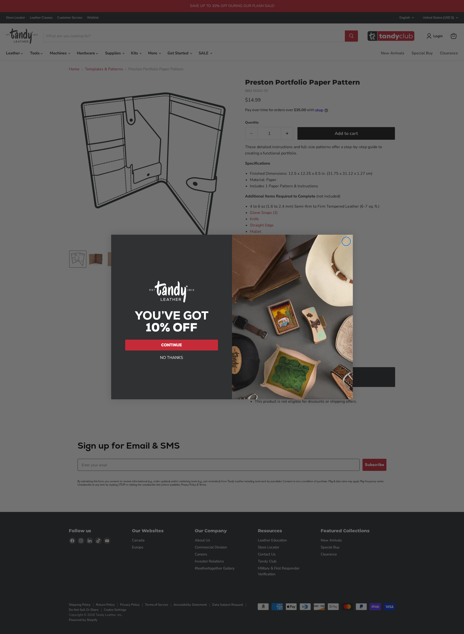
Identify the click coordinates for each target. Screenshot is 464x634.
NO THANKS (171, 357)
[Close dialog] (346, 241)
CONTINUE (171, 345)
